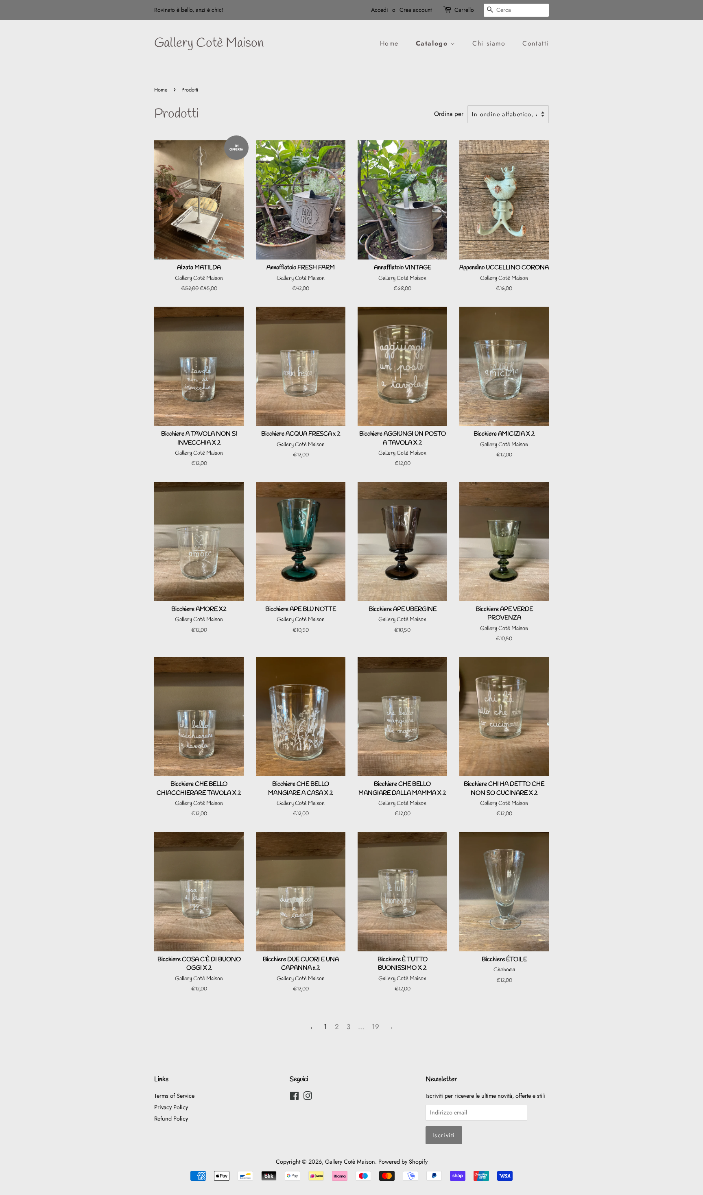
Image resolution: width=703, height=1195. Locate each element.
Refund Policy (171, 1118)
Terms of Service (174, 1096)
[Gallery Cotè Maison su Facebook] (294, 1097)
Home (389, 43)
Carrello (464, 10)
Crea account (416, 10)
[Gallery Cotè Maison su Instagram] (307, 1097)
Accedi (379, 10)
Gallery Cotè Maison (209, 43)
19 (375, 1026)
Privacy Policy (171, 1107)
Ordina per (448, 113)
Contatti (535, 43)
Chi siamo (488, 43)
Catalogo (433, 43)
